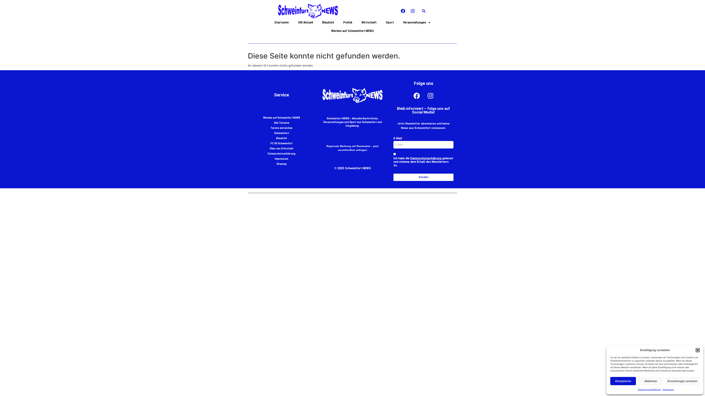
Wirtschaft (369, 22)
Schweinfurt (281, 133)
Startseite (281, 22)
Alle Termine (281, 122)
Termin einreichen (281, 127)
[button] (697, 350)
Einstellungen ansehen (682, 381)
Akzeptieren (623, 381)
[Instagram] (412, 11)
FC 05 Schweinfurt (281, 143)
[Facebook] (403, 11)
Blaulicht (328, 22)
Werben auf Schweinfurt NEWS (352, 31)
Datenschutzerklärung (649, 389)
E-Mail (398, 138)
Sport (390, 22)
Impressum (668, 389)
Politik (347, 22)
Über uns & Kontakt (281, 148)
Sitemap (281, 163)
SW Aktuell (305, 22)
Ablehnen (650, 381)
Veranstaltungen (414, 22)
